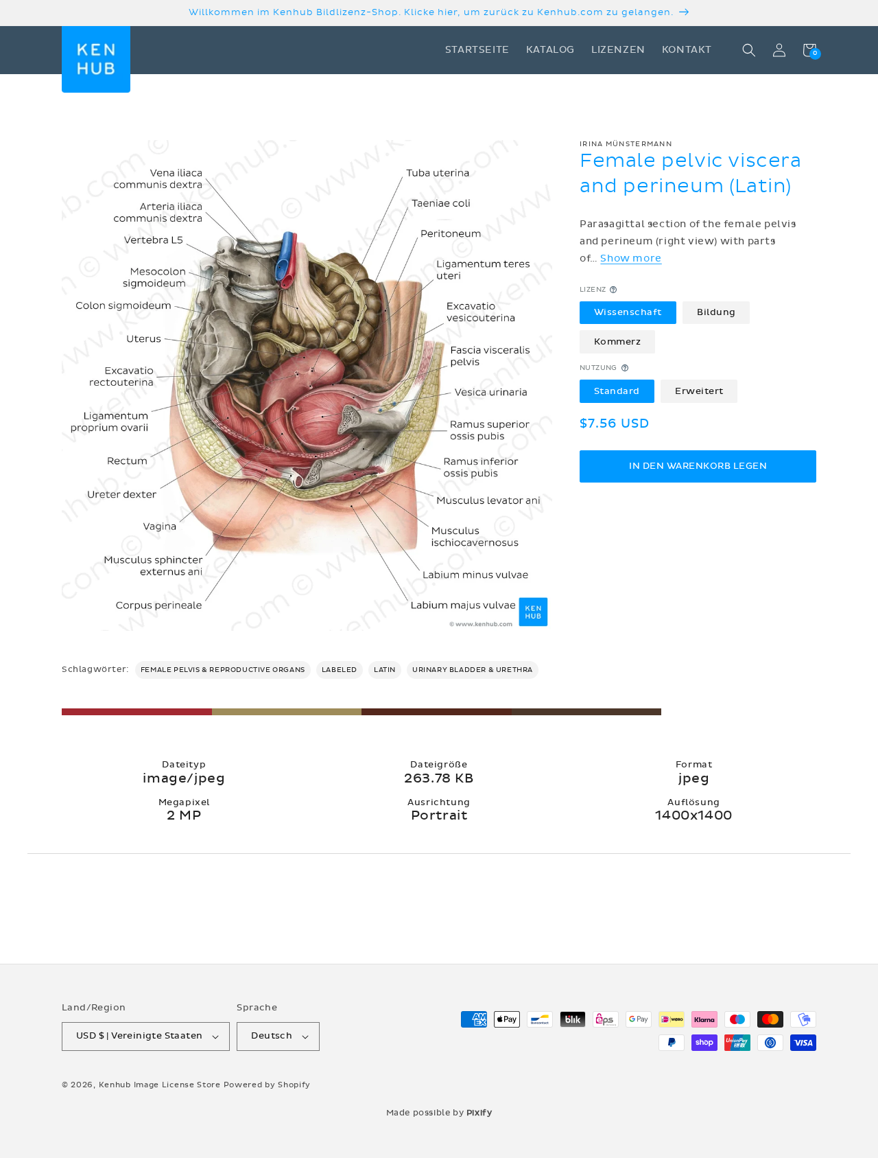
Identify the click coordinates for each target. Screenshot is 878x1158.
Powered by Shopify (267, 1084)
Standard (617, 390)
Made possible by (439, 1113)
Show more (630, 258)
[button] (749, 50)
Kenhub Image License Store (160, 1084)
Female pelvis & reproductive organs (223, 670)
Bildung (716, 312)
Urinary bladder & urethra (472, 670)
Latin (385, 670)
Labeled (339, 670)
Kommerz (617, 341)
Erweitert (699, 390)
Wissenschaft (628, 312)
